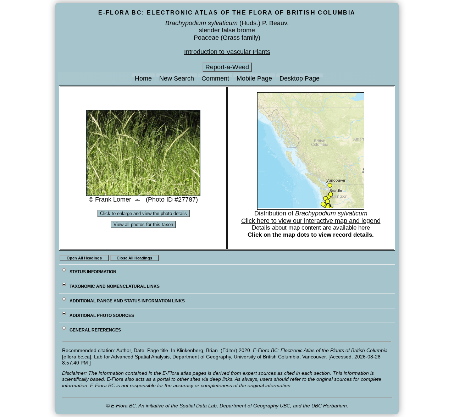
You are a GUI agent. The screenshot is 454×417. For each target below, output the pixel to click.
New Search (176, 78)
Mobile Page (254, 78)
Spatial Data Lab (198, 405)
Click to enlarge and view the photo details (143, 213)
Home (143, 78)
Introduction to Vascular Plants (227, 51)
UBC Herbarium (329, 405)
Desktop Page (299, 78)
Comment (215, 78)
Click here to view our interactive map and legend (311, 220)
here (364, 227)
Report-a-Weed (227, 67)
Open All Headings (84, 258)
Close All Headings (134, 258)
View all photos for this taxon (143, 224)
